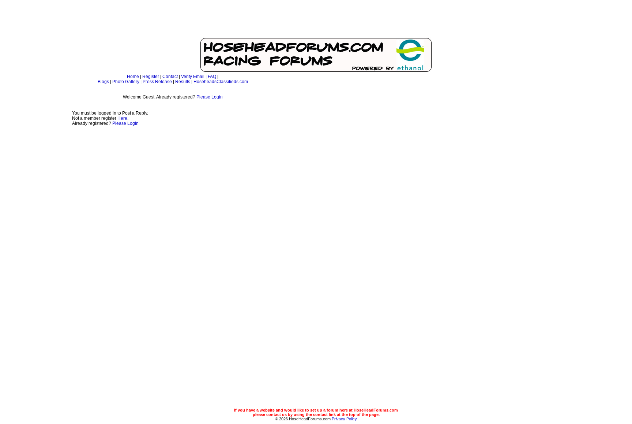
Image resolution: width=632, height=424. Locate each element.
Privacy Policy (344, 419)
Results (182, 81)
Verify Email (192, 76)
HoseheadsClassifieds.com (220, 81)
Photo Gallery (125, 81)
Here (122, 118)
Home (133, 76)
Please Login (209, 97)
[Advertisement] (316, 20)
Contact (170, 76)
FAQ (212, 76)
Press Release (157, 81)
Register (150, 76)
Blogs (103, 81)
